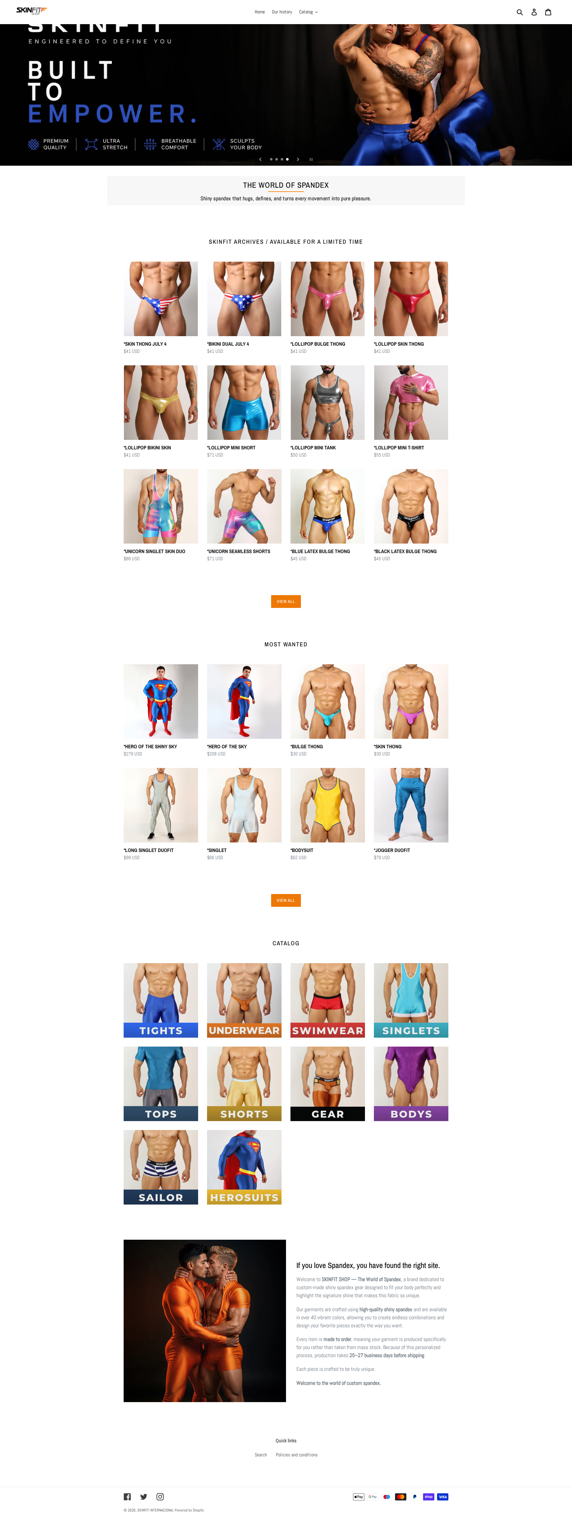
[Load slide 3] (282, 160)
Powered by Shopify (189, 1510)
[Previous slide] (260, 159)
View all (286, 601)
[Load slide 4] (288, 160)
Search (261, 1455)
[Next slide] (298, 159)
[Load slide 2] (277, 160)
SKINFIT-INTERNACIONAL (155, 1510)
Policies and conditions (297, 1455)
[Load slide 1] (271, 160)
